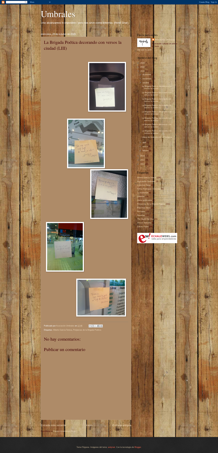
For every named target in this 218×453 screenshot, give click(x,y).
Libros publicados (144, 200)
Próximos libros (144, 208)
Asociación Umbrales (165, 39)
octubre (146, 83)
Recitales (141, 211)
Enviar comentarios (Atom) (64, 431)
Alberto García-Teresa (62, 330)
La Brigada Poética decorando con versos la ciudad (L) (156, 106)
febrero (146, 151)
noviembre (147, 79)
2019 (142, 63)
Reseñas (141, 215)
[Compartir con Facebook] (98, 326)
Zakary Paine (143, 226)
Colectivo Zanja (144, 185)
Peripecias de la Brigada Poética (87, 330)
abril (145, 142)
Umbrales (58, 14)
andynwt (111, 447)
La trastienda (142, 193)
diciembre (147, 74)
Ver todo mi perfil (144, 50)
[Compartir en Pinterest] (101, 326)
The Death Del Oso (145, 219)
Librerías (141, 196)
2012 (142, 164)
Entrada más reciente (53, 425)
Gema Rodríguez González (148, 189)
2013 (142, 160)
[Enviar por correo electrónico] (90, 326)
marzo (145, 146)
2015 (142, 71)
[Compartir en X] (95, 326)
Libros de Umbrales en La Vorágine (157, 137)
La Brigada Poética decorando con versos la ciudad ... (156, 87)
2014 (142, 156)
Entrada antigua (121, 425)
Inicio (89, 425)
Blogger (138, 447)
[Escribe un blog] (92, 326)
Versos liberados (144, 223)
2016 (142, 67)
